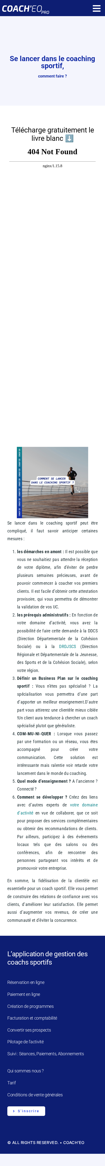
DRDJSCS (67, 646)
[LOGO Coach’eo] (25, 4)
